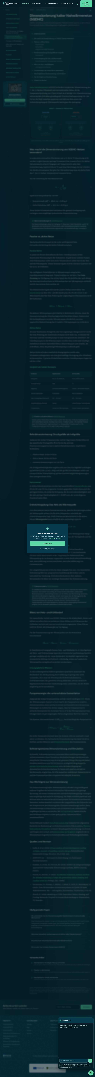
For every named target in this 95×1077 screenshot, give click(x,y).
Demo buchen (86, 4)
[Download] (77, 4)
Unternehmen (51, 4)
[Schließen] (91, 1073)
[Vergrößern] (90, 1020)
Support (37, 4)
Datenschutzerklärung (54, 538)
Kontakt (65, 4)
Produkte (14, 4)
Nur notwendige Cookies (47, 548)
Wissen (26, 4)
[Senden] (90, 1061)
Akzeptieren (47, 543)
